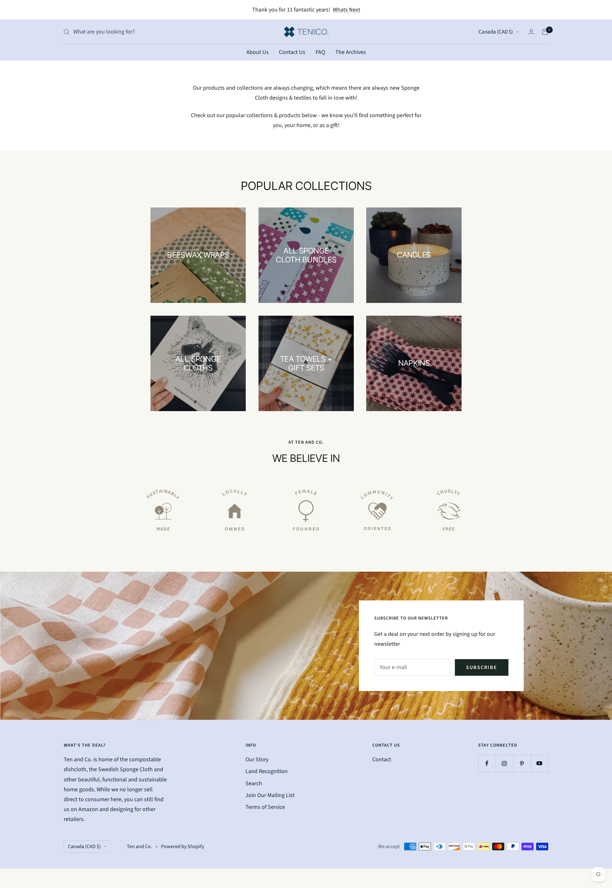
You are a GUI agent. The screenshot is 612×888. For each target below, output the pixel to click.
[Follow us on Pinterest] (522, 763)
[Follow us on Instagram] (504, 763)
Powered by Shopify (182, 846)
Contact (381, 760)
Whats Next (346, 10)
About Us (257, 52)
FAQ (320, 52)
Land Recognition (266, 771)
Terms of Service (265, 807)
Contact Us (292, 52)
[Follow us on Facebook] (487, 763)
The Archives (350, 52)
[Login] (531, 31)
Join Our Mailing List (270, 795)
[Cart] (545, 32)
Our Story (256, 760)
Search (253, 783)
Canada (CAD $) (495, 32)
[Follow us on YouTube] (539, 763)
